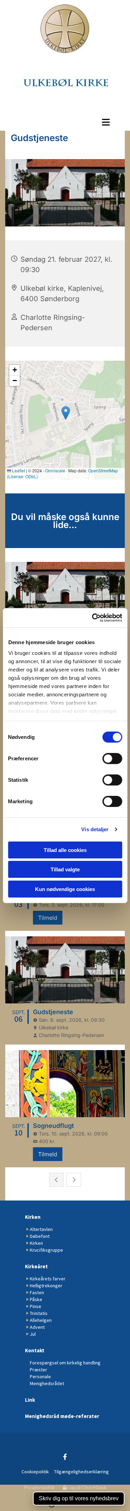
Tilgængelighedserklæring (81, 1471)
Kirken (33, 1217)
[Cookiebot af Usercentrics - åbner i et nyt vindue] (92, 617)
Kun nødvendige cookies (65, 889)
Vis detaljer (95, 829)
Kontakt (34, 1350)
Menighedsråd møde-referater (62, 1416)
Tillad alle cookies (65, 850)
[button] (65, 122)
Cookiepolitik (35, 1471)
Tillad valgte (65, 869)
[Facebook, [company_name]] (65, 1457)
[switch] (112, 758)
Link (30, 1400)
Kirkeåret (36, 1266)
